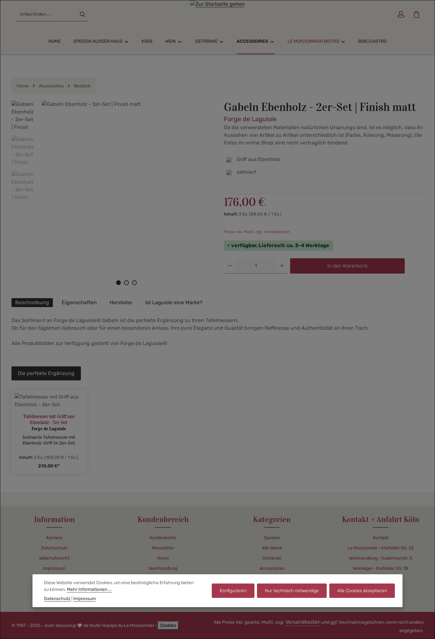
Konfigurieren (233, 590)
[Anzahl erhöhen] (282, 266)
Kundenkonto (163, 537)
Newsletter (163, 548)
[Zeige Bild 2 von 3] (126, 282)
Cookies (168, 625)
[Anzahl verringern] (230, 266)
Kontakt (381, 537)
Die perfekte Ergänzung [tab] (46, 373)
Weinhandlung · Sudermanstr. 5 (380, 558)
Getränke (271, 558)
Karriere (54, 537)
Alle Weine (272, 548)
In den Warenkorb (347, 266)
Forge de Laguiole (250, 119)
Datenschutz (54, 548)
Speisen (272, 537)
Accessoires (272, 568)
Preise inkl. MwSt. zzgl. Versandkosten (257, 232)
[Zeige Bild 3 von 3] (134, 282)
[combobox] (46, 14)
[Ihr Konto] (401, 14)
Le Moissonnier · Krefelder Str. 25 (380, 548)
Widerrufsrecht (54, 558)
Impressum (54, 568)
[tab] (32, 302)
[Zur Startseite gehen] (217, 14)
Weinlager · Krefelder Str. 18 (380, 568)
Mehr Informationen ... (89, 589)
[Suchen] (82, 14)
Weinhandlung (163, 568)
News (163, 558)
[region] (111, 196)
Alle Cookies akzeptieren (362, 590)
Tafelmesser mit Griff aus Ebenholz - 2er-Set (49, 419)
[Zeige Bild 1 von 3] (118, 282)
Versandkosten (303, 622)
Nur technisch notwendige (292, 590)
